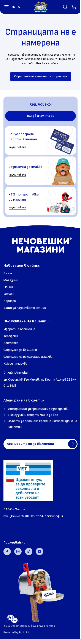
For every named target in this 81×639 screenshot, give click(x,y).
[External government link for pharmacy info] (28, 480)
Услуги (8, 294)
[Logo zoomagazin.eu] (40, 7)
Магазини (10, 280)
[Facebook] (7, 551)
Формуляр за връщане (20, 350)
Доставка (10, 343)
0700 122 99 (12, 522)
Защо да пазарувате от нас (24, 308)
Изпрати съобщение (19, 329)
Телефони (10, 336)
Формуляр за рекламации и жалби (27, 357)
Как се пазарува (15, 364)
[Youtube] (39, 551)
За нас (8, 273)
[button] (10, 6)
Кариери (9, 301)
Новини (8, 287)
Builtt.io (24, 632)
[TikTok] (28, 551)
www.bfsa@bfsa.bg (18, 528)
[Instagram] (18, 551)
